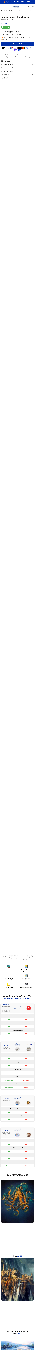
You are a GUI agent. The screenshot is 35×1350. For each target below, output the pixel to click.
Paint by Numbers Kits (10, 10)
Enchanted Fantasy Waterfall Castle (17, 1331)
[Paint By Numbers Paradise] (16, 6)
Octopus (17, 1254)
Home (2, 10)
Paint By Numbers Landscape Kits (24, 10)
